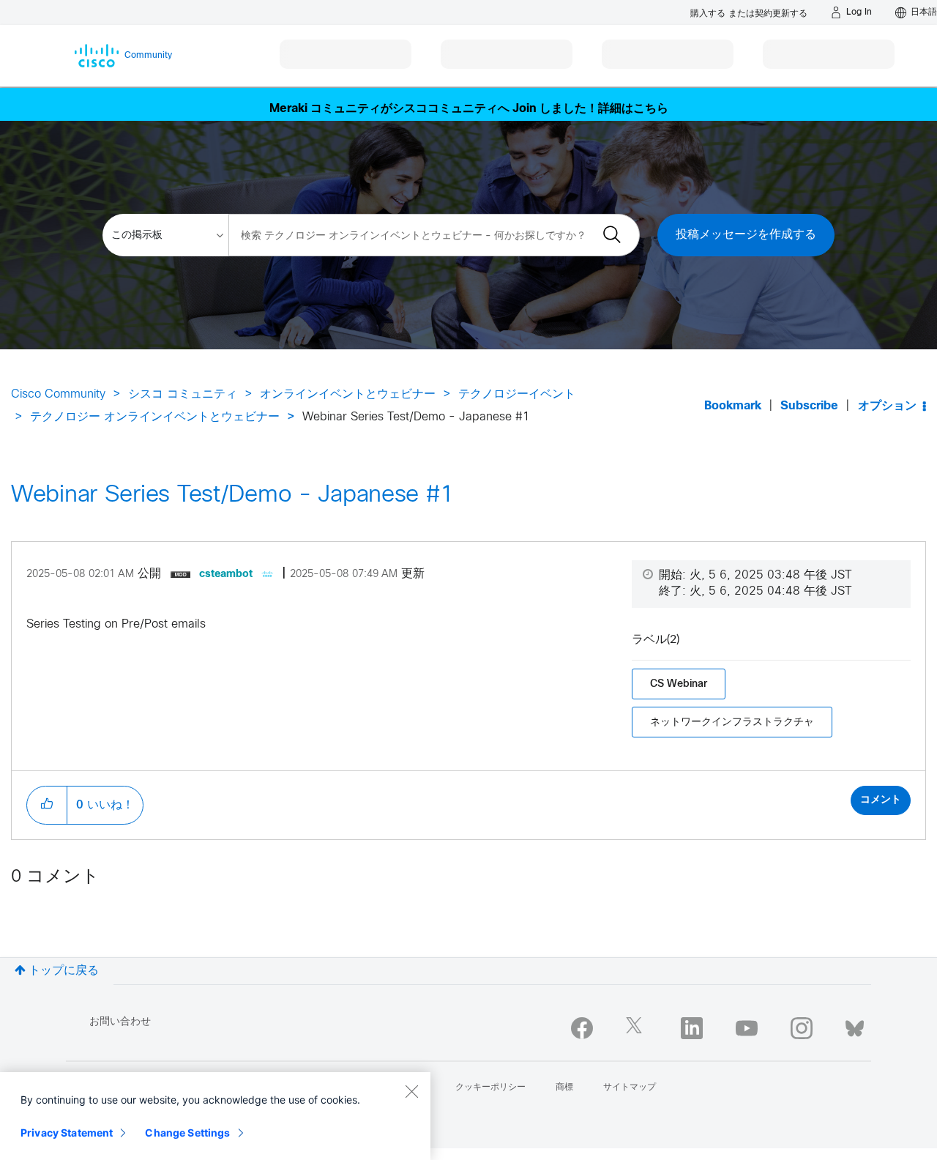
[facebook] (582, 1028)
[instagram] (802, 1028)
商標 (564, 1087)
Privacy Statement (66, 1132)
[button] (47, 805)
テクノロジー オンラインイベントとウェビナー (155, 417)
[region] (215, 1116)
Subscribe (809, 406)
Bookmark (732, 406)
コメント (880, 800)
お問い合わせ (120, 1022)
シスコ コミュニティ (182, 394)
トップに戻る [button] (64, 970)
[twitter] (637, 1028)
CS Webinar (678, 684)
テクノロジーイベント (516, 394)
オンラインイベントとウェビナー (348, 394)
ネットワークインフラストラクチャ (732, 722)
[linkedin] (692, 1028)
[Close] (411, 1091)
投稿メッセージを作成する (746, 234)
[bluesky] (854, 1025)
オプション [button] (887, 406)
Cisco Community (58, 394)
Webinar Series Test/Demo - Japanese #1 (232, 496)
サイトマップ (629, 1087)
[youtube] (747, 1028)
